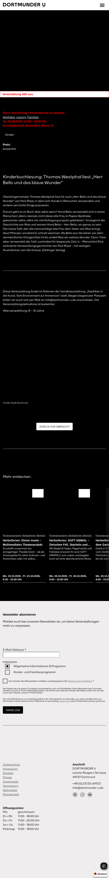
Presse (7, 777)
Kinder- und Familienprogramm (35, 672)
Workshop (42, 535)
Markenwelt (11, 794)
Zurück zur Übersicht (54, 426)
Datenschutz (11, 764)
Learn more (64, 701)
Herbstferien (29, 535)
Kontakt (8, 773)
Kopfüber (9, 117)
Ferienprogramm (12, 535)
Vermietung (10, 785)
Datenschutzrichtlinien (80, 681)
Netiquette (10, 790)
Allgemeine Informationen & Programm (40, 666)
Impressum (10, 768)
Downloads (10, 781)
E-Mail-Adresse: (14, 649)
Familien (33, 117)
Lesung (21, 117)
